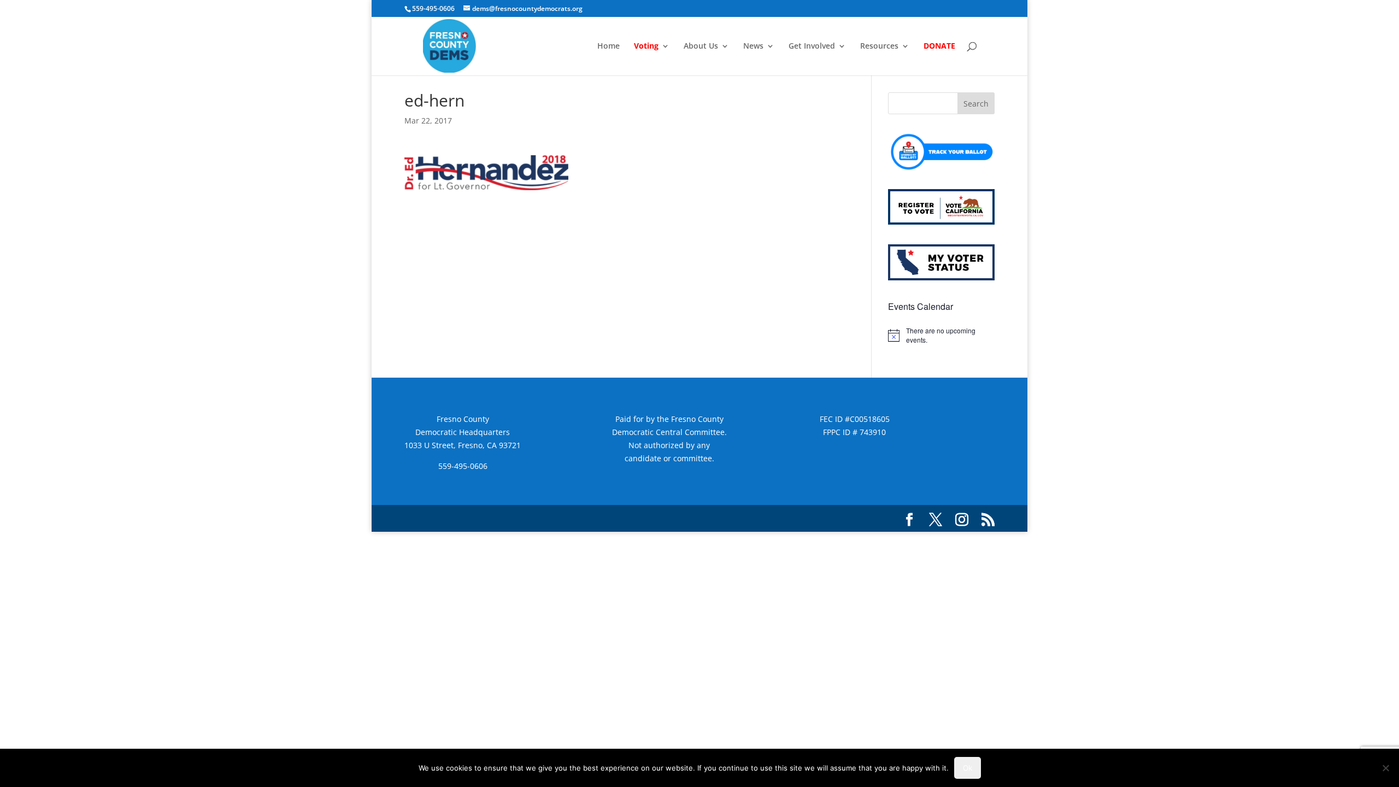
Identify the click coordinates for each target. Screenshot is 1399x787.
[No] (1385, 767)
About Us (701, 46)
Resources (879, 46)
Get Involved (812, 46)
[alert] (941, 335)
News (753, 46)
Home (608, 46)
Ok (967, 767)
